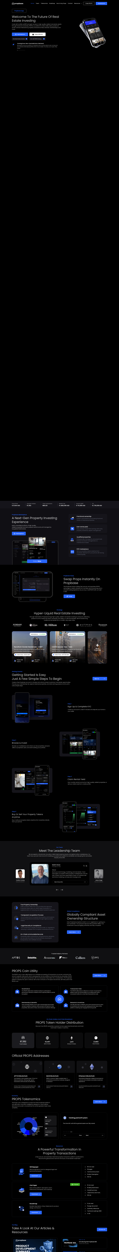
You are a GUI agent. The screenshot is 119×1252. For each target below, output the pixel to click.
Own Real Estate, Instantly (19, 39)
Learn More (72, 932)
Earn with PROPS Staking (35, 39)
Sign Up (97, 678)
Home (32, 3)
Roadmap (52, 3)
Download (35, 1176)
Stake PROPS (88, 3)
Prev (80, 1135)
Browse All (102, 1229)
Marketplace (101, 3)
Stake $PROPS (39, 34)
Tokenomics (44, 3)
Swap (70, 596)
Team (37, 3)
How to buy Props (61, 3)
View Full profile (58, 882)
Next (87, 1135)
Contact (70, 3)
